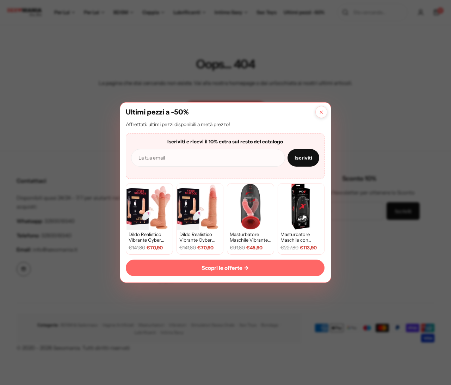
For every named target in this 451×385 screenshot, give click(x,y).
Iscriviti (303, 158)
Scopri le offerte (225, 268)
